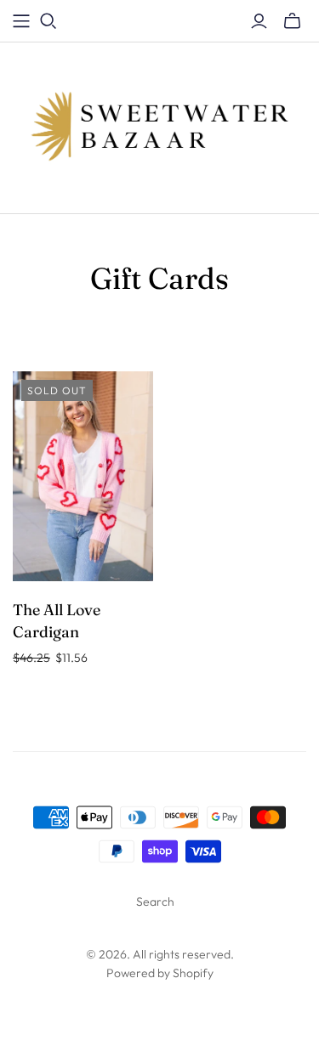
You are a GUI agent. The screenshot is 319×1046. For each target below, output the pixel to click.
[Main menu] (21, 21)
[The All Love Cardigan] (83, 476)
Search (155, 901)
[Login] (259, 21)
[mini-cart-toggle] (292, 21)
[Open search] (48, 21)
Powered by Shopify (160, 973)
